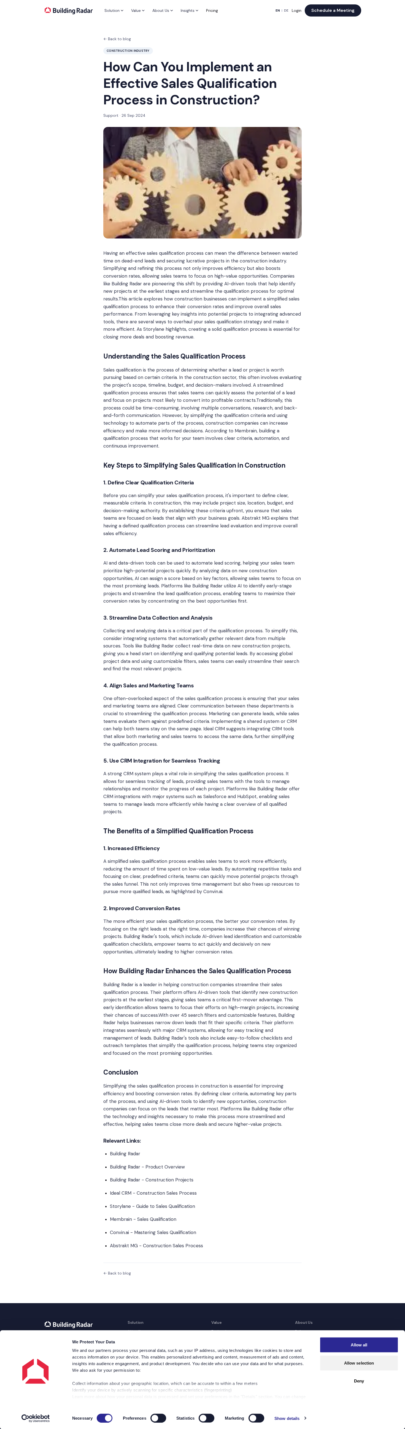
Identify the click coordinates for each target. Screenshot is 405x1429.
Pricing (212, 10)
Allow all (359, 1345)
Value (136, 10)
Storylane (153, 329)
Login (296, 10)
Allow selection (359, 1362)
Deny (359, 1381)
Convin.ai (212, 891)
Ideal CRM (214, 729)
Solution (112, 10)
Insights (188, 10)
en (278, 10)
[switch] (158, 1418)
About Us (160, 10)
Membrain (246, 431)
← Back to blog (117, 38)
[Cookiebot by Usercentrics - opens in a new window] (36, 1418)
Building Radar (127, 284)
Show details (286, 1418)
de (286, 10)
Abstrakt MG (255, 518)
